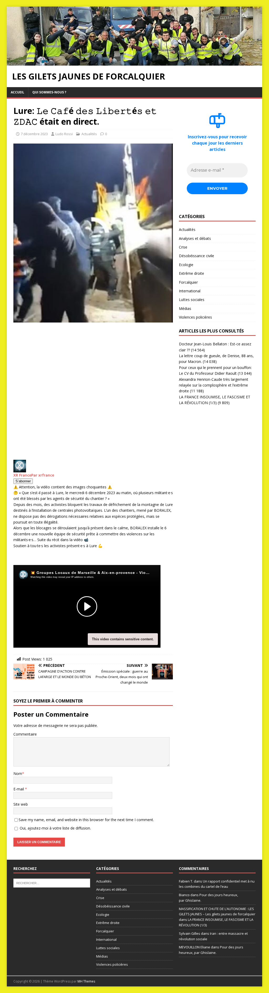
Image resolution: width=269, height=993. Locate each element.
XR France (22, 475)
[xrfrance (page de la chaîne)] (19, 469)
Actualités (89, 133)
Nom (17, 773)
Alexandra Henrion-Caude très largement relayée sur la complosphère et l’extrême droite (213, 385)
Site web (20, 804)
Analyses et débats (195, 238)
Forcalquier (188, 282)
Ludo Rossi (64, 133)
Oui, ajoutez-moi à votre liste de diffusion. (55, 828)
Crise (183, 247)
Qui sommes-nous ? (49, 92)
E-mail (19, 788)
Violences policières (195, 317)
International (189, 290)
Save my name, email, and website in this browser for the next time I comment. (86, 819)
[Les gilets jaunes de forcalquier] (134, 62)
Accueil (17, 92)
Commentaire (25, 734)
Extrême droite (191, 273)
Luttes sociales (191, 299)
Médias (185, 308)
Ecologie (186, 264)
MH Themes (86, 981)
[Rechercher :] (51, 882)
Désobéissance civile (196, 255)
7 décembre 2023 (34, 133)
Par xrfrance (42, 475)
